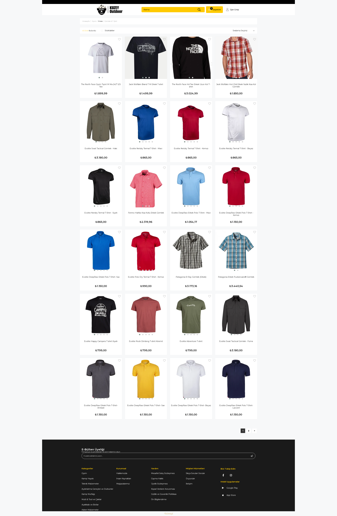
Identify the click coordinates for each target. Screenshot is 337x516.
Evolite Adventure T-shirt (191, 341)
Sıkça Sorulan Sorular (195, 473)
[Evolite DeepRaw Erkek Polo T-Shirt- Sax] (101, 250)
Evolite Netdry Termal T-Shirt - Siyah (100, 213)
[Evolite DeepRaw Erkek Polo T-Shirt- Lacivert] (236, 379)
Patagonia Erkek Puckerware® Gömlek (236, 277)
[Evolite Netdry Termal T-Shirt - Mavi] (146, 122)
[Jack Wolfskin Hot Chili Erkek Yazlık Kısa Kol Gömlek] (236, 58)
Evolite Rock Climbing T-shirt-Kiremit (146, 341)
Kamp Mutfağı (88, 494)
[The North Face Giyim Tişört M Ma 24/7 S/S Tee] (101, 58)
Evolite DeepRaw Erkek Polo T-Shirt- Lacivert (236, 406)
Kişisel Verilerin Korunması (163, 489)
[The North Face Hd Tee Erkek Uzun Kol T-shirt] (191, 58)
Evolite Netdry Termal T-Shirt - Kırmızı (191, 148)
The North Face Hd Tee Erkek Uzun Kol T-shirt (191, 85)
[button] (99, 77)
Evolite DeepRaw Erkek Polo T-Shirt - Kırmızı (236, 214)
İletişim (189, 484)
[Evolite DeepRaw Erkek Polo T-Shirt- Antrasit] (101, 379)
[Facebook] (223, 475)
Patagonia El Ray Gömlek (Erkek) (191, 277)
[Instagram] (231, 475)
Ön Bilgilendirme (159, 499)
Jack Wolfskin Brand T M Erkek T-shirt (146, 84)
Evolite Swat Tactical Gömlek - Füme (236, 341)
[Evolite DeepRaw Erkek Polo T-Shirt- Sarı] (146, 379)
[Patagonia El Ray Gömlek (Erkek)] (191, 250)
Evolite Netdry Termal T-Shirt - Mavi (146, 148)
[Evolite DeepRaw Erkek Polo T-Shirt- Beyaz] (191, 379)
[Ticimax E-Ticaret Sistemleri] (168, 514)
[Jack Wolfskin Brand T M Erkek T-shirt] (146, 58)
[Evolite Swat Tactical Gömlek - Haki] (101, 122)
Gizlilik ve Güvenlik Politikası (163, 494)
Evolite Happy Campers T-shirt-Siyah (101, 341)
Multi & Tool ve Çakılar (91, 499)
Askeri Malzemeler (90, 510)
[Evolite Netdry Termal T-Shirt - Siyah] (101, 186)
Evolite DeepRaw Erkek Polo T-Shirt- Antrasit (101, 406)
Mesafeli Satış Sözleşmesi (163, 473)
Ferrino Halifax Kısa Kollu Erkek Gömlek (146, 213)
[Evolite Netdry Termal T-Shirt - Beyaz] (236, 122)
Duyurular (190, 478)
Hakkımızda (121, 473)
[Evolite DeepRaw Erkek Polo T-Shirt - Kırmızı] (236, 186)
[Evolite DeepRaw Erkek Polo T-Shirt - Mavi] (191, 186)
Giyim (84, 473)
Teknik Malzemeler (90, 484)
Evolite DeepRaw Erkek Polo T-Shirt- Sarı (146, 405)
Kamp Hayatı (88, 478)
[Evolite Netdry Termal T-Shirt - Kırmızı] (191, 122)
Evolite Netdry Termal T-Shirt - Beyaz (236, 148)
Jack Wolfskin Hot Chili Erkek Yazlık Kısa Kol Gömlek (236, 85)
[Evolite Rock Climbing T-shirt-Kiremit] (146, 315)
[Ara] (199, 9)
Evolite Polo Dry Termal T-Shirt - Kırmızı (146, 277)
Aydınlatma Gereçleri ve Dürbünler (97, 489)
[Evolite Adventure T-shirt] (191, 315)
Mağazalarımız (123, 484)
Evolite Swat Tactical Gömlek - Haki (101, 148)
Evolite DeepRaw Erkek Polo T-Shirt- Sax (101, 277)
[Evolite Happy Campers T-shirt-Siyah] (101, 315)
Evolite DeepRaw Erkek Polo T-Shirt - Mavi (191, 213)
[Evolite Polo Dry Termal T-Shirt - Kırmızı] (146, 250)
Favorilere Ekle (119, 39)
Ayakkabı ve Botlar (90, 504)
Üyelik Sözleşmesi (159, 484)
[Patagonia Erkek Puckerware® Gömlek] (236, 250)
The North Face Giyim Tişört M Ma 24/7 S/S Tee (101, 85)
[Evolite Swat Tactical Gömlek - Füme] (236, 315)
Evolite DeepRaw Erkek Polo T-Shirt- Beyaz (191, 405)
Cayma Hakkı (157, 478)
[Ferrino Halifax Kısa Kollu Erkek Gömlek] (146, 186)
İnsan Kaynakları (123, 478)
